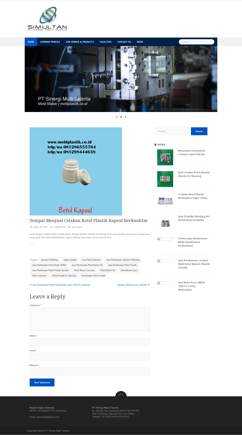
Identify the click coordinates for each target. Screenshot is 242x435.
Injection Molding (49, 259)
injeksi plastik (70, 259)
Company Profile (50, 41)
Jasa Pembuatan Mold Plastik (122, 265)
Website (34, 365)
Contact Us (124, 41)
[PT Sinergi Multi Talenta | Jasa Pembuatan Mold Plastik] (47, 18)
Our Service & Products (80, 41)
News (140, 41)
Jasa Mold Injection (91, 259)
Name (33, 335)
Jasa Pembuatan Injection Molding (123, 259)
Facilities (105, 41)
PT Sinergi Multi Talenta (57, 430)
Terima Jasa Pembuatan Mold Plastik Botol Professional (192, 242)
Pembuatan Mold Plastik (93, 275)
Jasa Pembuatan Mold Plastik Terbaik (50, 270)
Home (31, 41)
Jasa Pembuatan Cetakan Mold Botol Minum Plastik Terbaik (194, 264)
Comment (35, 305)
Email (33, 350)
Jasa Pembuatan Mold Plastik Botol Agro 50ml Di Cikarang (61, 284)
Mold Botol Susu (129, 270)
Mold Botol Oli (108, 270)
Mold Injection (39, 275)
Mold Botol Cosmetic (84, 270)
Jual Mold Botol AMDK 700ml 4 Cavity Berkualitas (191, 286)
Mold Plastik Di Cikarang (64, 275)
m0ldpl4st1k (59, 227)
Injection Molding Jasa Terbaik (132, 284)
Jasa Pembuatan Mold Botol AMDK (49, 265)
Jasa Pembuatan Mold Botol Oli (87, 265)
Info (74, 227)
